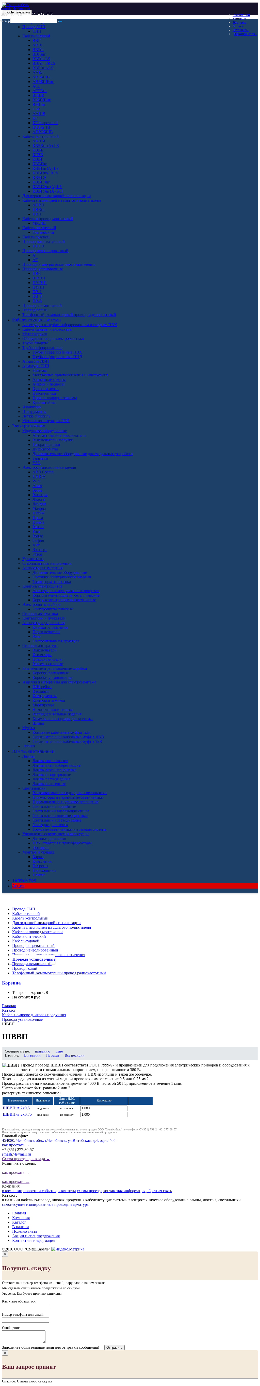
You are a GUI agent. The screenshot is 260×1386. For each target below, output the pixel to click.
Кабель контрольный (30, 918)
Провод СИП (23, 909)
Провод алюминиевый (32, 964)
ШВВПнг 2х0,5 (16, 1108)
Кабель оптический (29, 936)
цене (59, 1051)
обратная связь (159, 1191)
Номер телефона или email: (23, 1314)
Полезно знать (24, 1231)
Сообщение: (11, 1328)
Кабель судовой (25, 941)
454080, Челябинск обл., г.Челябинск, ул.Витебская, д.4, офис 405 (59, 1142)
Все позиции (75, 1055)
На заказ (52, 1055)
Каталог (19, 1222)
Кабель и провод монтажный (37, 932)
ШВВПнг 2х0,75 (17, 1114)
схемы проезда (89, 1191)
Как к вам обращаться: (19, 1301)
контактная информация (124, 1191)
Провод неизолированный (35, 950)
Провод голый (24, 968)
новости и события (39, 1191)
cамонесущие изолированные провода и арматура (45, 1204)
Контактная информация (33, 1240)
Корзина (11, 983)
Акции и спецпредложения (36, 1236)
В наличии (32, 1055)
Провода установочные (33, 959)
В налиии (20, 1227)
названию (42, 1051)
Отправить (114, 1347)
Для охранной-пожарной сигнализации (46, 923)
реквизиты (66, 1191)
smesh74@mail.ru (15, 8)
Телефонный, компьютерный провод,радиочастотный (59, 973)
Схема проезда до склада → (26, 1159)
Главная (19, 1213)
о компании (12, 1191)
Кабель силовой (26, 913)
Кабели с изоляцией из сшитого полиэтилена (51, 927)
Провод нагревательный (33, 945)
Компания (21, 1217)
